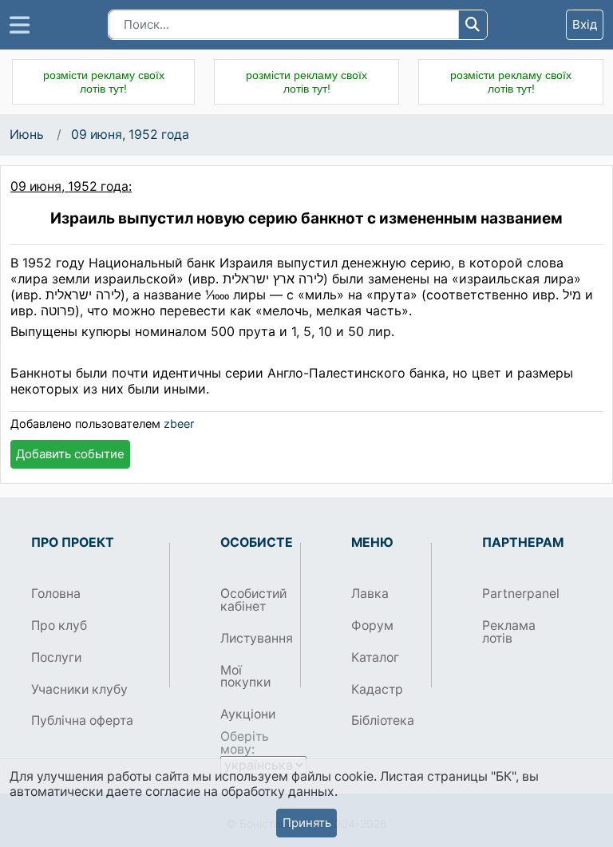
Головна (56, 593)
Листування (254, 638)
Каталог (375, 657)
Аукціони (247, 714)
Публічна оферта (82, 720)
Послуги (56, 657)
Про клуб (59, 625)
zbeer (179, 423)
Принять (307, 822)
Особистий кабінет (253, 600)
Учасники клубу (79, 689)
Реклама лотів (509, 632)
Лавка (370, 593)
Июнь (27, 134)
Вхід (584, 24)
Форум (372, 625)
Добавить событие (70, 453)
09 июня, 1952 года (130, 134)
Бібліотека (382, 720)
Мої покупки (245, 677)
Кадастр (377, 689)
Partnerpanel (516, 593)
